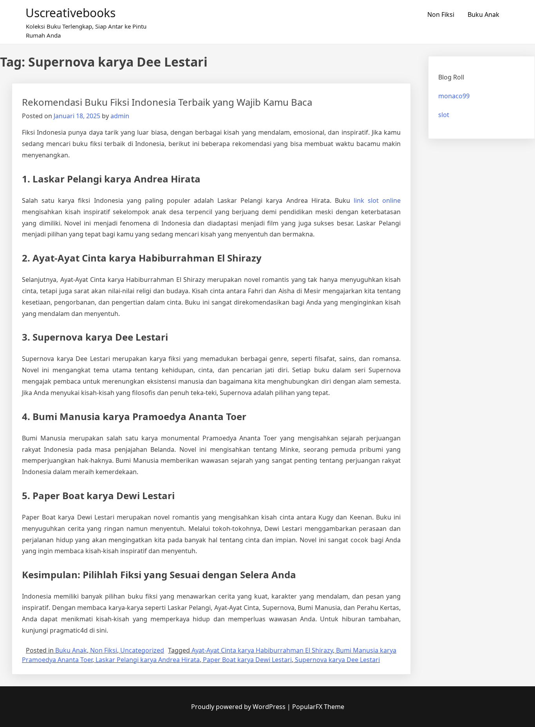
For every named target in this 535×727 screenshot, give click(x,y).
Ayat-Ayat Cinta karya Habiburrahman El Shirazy (262, 650)
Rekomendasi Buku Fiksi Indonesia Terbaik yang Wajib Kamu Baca (167, 102)
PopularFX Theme (318, 706)
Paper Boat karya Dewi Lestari (247, 659)
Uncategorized (142, 650)
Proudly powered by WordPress (239, 706)
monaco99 (454, 96)
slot (443, 114)
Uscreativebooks (70, 13)
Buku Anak (483, 14)
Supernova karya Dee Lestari (337, 659)
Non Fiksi (440, 14)
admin (119, 116)
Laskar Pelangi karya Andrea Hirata (148, 659)
